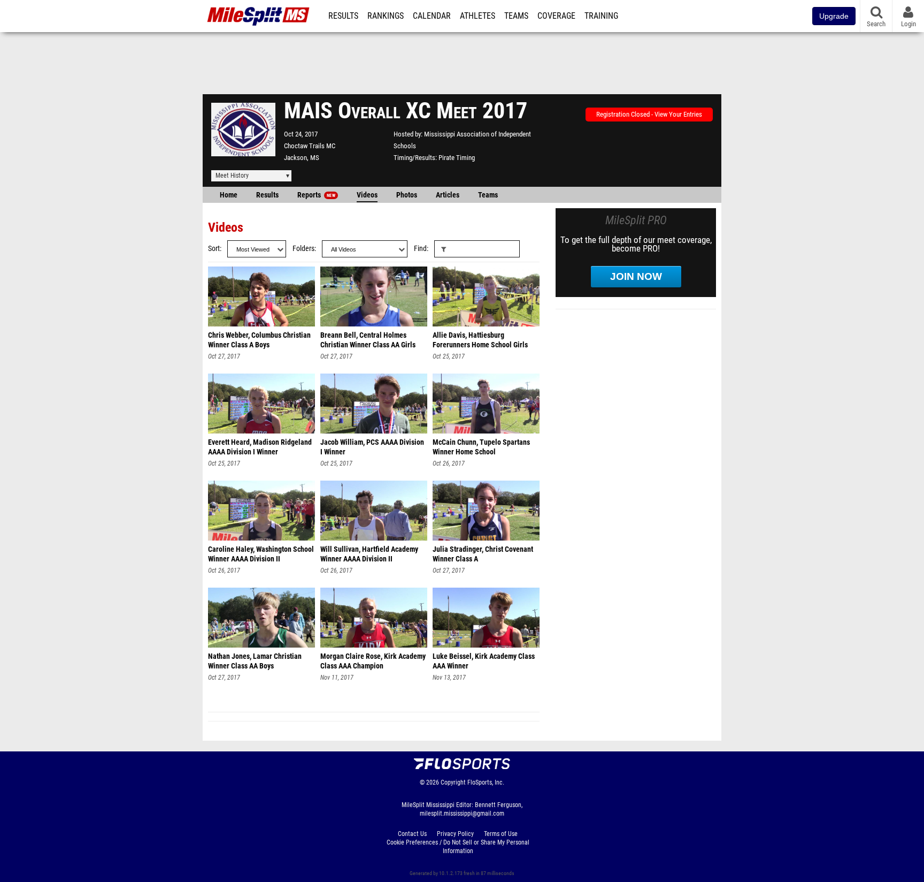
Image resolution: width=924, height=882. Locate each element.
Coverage (556, 16)
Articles (447, 195)
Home (228, 195)
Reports (316, 195)
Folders (303, 248)
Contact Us (412, 834)
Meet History (232, 175)
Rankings (385, 16)
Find (420, 248)
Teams (516, 16)
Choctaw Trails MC (309, 146)
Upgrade (834, 16)
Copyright (453, 782)
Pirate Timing (456, 158)
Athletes (477, 16)
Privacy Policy (455, 834)
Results (343, 16)
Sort (214, 248)
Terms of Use (501, 834)
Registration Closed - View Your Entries (649, 114)
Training (601, 16)
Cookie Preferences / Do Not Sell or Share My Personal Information (458, 847)
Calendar (432, 16)
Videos (367, 195)
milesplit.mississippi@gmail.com (462, 813)
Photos (406, 195)
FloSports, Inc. (485, 782)
